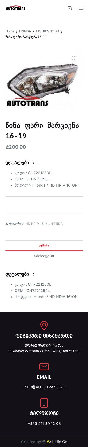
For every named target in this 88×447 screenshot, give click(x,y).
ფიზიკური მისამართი (44, 336)
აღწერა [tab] (44, 245)
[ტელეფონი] (44, 403)
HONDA (57, 223)
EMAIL (44, 377)
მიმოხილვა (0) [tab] (44, 256)
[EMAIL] (44, 366)
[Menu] (81, 8)
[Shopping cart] (70, 8)
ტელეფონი (44, 413)
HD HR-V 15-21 (37, 223)
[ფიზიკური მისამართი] (44, 325)
